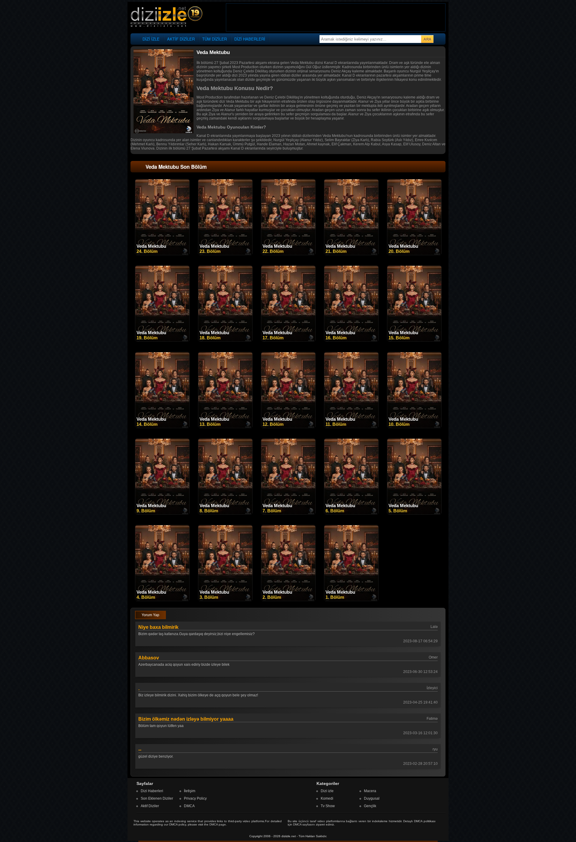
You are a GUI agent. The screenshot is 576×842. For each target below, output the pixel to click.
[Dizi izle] (166, 17)
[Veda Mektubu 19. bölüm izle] (162, 340)
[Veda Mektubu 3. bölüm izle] (225, 600)
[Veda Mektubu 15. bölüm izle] (414, 340)
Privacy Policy (195, 798)
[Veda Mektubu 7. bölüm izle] (288, 513)
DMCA (189, 806)
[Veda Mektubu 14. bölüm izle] (162, 427)
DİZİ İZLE (151, 39)
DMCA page (217, 824)
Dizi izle (327, 791)
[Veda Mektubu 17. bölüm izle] (288, 340)
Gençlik (370, 806)
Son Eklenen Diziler (157, 798)
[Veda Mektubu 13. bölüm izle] (225, 427)
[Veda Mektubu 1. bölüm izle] (351, 600)
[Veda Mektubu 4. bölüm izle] (162, 600)
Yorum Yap (150, 615)
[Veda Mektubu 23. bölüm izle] (225, 254)
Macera (370, 791)
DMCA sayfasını (304, 824)
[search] (427, 39)
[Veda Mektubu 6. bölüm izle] (351, 513)
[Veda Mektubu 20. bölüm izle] (414, 254)
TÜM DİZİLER (214, 39)
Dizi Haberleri (152, 791)
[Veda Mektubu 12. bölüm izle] (288, 427)
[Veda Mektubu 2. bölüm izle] (288, 600)
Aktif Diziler (150, 806)
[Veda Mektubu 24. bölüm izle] (162, 254)
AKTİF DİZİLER (181, 39)
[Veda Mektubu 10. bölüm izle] (414, 427)
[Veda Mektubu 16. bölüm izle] (351, 340)
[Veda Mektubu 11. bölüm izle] (351, 427)
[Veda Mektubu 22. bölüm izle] (288, 254)
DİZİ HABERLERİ (249, 39)
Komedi (327, 798)
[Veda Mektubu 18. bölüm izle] (225, 340)
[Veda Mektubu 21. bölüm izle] (351, 254)
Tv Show (328, 806)
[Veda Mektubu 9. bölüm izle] (162, 513)
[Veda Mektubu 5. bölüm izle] (414, 513)
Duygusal (372, 798)
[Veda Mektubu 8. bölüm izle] (225, 513)
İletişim (189, 791)
